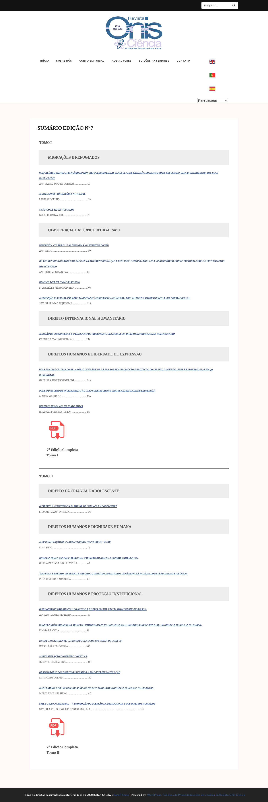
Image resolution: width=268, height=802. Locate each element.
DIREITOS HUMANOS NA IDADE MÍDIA (61, 406)
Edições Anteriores (154, 60)
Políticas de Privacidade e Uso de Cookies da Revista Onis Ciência (204, 795)
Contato (183, 60)
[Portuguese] (212, 75)
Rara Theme (121, 795)
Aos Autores (122, 60)
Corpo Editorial (91, 60)
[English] (212, 62)
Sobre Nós (64, 60)
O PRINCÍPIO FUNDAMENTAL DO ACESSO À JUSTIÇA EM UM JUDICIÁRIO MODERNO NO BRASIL (93, 609)
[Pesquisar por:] (218, 5)
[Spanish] (212, 88)
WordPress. (154, 795)
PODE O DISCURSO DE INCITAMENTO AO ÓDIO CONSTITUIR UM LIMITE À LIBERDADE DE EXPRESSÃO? (97, 390)
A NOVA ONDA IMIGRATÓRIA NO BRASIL (62, 193)
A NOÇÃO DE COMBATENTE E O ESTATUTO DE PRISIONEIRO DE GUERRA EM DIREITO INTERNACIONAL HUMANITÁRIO (107, 333)
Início (44, 60)
